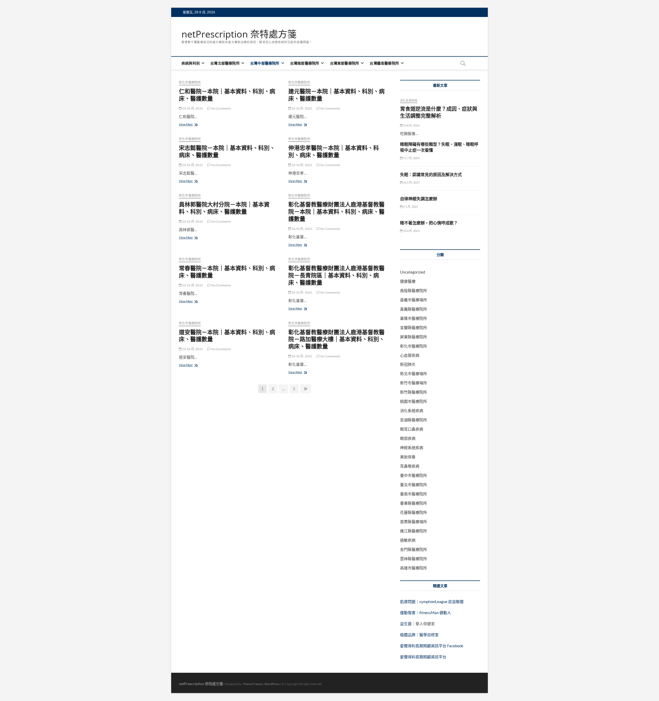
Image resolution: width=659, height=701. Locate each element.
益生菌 (406, 623)
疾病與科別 (190, 63)
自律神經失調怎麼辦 (418, 199)
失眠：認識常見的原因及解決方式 (431, 174)
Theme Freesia (252, 684)
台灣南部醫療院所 (304, 63)
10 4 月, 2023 (411, 230)
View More (189, 125)
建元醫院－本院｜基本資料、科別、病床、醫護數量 (336, 94)
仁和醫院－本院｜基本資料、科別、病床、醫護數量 (227, 94)
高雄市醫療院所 (413, 568)
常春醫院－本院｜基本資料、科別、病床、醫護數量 (227, 271)
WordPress (272, 684)
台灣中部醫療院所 (265, 63)
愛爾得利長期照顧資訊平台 (423, 656)
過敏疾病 (407, 540)
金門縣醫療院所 (413, 549)
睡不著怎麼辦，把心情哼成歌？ (429, 223)
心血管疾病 (409, 355)
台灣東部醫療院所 (344, 63)
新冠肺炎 (407, 364)
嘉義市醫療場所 (413, 299)
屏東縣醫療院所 (413, 336)
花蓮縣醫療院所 (413, 512)
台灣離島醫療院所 (384, 63)
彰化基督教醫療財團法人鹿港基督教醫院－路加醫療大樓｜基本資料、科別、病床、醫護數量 (336, 339)
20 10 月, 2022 (192, 108)
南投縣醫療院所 (413, 290)
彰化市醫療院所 (190, 82)
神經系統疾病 (411, 447)
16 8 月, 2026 (411, 125)
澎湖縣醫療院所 (413, 419)
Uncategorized (412, 272)
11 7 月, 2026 (411, 158)
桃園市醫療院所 (413, 401)
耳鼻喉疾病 (409, 466)
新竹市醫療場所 (413, 382)
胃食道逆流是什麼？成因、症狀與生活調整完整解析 (438, 112)
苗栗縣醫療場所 (413, 521)
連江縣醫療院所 (413, 531)
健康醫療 (407, 281)
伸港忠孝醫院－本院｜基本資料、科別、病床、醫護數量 (333, 151)
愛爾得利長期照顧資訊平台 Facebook (431, 645)
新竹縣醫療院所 (413, 392)
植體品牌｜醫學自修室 (419, 634)
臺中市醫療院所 (413, 475)
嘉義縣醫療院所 (413, 309)
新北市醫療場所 (413, 373)
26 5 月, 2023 (411, 182)
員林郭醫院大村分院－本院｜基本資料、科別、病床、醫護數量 (224, 207)
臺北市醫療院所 (413, 484)
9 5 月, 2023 (410, 206)
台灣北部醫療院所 (225, 63)
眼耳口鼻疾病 (411, 429)
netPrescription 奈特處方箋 (239, 34)
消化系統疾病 (408, 100)
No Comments (220, 108)
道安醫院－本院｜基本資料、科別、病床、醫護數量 (227, 335)
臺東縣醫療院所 (413, 503)
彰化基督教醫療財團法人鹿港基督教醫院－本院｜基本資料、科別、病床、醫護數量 (336, 211)
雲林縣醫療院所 (413, 558)
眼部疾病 (407, 438)
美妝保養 (407, 456)
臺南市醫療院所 (413, 493)
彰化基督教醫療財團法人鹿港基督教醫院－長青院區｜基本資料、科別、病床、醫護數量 (336, 275)
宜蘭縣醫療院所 (413, 327)
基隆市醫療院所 (413, 318)
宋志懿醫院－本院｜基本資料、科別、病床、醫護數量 (227, 151)
